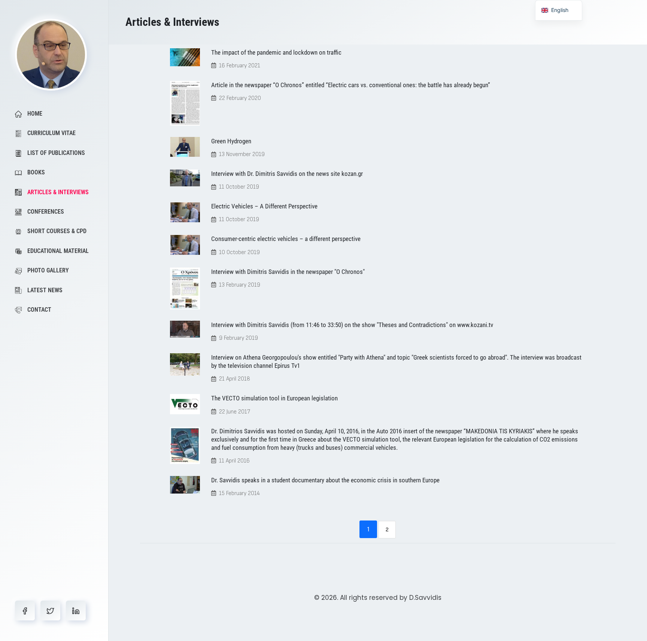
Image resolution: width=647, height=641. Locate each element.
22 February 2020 (240, 98)
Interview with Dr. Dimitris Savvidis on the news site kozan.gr (287, 173)
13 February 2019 (239, 285)
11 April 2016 (234, 461)
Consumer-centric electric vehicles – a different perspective (286, 238)
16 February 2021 (239, 65)
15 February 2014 (239, 493)
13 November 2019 (242, 154)
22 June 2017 (234, 412)
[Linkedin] (76, 610)
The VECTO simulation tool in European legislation (274, 398)
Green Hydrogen (231, 141)
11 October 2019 (239, 187)
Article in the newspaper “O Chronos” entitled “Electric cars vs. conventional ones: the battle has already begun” (350, 85)
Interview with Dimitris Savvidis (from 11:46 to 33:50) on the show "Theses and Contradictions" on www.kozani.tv (352, 325)
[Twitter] (50, 610)
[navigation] (558, 10)
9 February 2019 (238, 338)
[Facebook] (25, 610)
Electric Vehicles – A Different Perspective (264, 206)
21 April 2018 (234, 379)
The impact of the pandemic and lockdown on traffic (276, 52)
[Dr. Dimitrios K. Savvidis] (51, 54)
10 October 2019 (239, 252)
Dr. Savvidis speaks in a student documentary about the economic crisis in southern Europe (325, 480)
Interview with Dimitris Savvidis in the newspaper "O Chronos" (288, 271)
